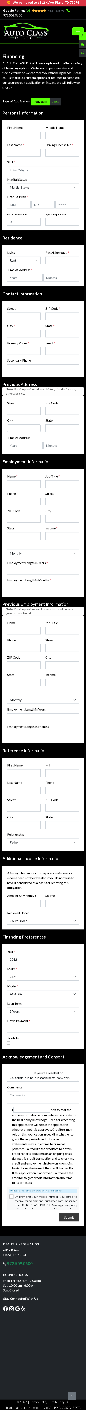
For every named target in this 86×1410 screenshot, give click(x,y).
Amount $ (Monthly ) (21, 895)
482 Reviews (56, 10)
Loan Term (14, 1003)
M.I (47, 765)
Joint (55, 101)
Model (11, 986)
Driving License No (59, 145)
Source (50, 895)
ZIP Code (52, 308)
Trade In (13, 1038)
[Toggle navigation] (78, 31)
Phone (12, 493)
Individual (40, 101)
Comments (14, 1087)
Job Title (52, 476)
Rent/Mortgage (56, 252)
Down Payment (17, 1021)
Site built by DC (59, 1402)
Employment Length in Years (26, 563)
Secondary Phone (19, 360)
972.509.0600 (12, 15)
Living (11, 252)
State (50, 326)
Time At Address (18, 270)
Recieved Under (18, 913)
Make (12, 969)
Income (50, 528)
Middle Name (54, 127)
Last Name (15, 145)
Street (12, 308)
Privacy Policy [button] (38, 1402)
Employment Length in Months (28, 580)
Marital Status (17, 179)
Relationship (15, 834)
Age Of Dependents (55, 214)
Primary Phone (18, 343)
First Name (16, 127)
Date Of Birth (17, 197)
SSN (11, 162)
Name (12, 476)
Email (50, 343)
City (11, 326)
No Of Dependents (17, 214)
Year (10, 951)
